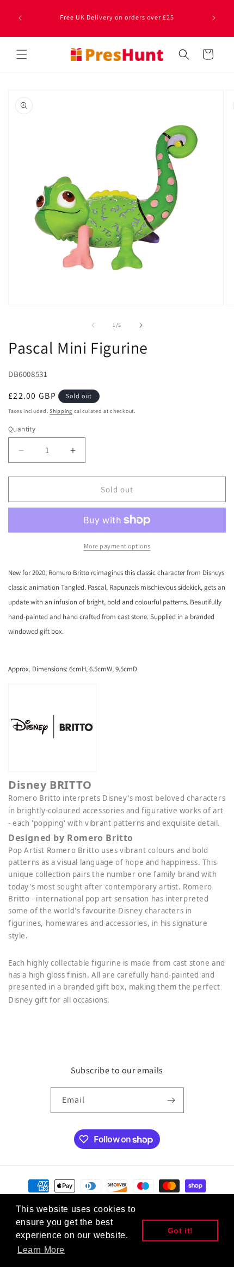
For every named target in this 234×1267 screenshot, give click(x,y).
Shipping (61, 411)
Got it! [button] (180, 1230)
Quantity (21, 429)
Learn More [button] (41, 1249)
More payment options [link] (117, 546)
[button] (22, 54)
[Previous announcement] (20, 18)
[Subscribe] (171, 1100)
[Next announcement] (214, 18)
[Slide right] (141, 325)
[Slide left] (93, 325)
